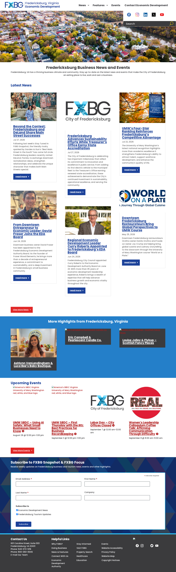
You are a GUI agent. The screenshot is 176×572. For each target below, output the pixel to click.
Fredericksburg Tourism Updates (34, 514)
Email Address (24, 479)
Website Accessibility (112, 548)
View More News (21, 309)
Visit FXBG (82, 548)
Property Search (85, 552)
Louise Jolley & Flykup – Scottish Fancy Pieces (140, 341)
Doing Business (59, 548)
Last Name (22, 493)
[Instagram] (137, 15)
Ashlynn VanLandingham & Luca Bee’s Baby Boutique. (33, 364)
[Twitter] (151, 545)
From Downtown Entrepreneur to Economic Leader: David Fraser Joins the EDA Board (32, 231)
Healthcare (82, 556)
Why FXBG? (57, 544)
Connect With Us (60, 556)
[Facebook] (129, 15)
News (82, 5)
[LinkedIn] (145, 15)
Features (98, 5)
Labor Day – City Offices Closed (102, 424)
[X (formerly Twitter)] (154, 15)
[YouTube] (162, 15)
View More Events (21, 450)
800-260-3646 (25, 552)
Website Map (108, 556)
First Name (90, 479)
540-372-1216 (24, 549)
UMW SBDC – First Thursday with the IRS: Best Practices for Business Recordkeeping (68, 428)
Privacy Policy (108, 552)
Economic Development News (33, 510)
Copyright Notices (111, 560)
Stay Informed (84, 544)
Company (89, 492)
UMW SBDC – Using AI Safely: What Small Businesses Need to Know (28, 427)
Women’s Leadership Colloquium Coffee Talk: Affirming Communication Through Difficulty (144, 428)
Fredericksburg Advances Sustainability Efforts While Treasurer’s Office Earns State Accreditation (87, 142)
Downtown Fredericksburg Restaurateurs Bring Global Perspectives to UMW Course (140, 224)
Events (115, 5)
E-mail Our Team (19, 554)
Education (82, 560)
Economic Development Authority (58, 563)
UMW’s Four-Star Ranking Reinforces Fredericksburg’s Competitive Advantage (141, 133)
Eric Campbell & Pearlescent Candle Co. (85, 339)
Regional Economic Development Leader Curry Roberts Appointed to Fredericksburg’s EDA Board (87, 246)
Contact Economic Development (146, 5)
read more (21, 176)
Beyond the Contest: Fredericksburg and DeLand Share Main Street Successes (29, 131)
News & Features (60, 552)
